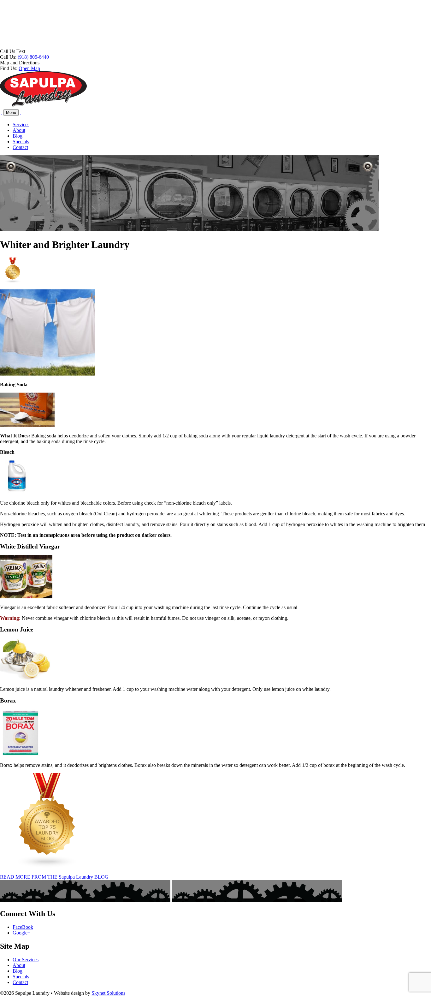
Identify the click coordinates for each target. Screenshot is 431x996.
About (19, 130)
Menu (11, 112)
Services (21, 124)
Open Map (29, 68)
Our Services (25, 959)
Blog (17, 136)
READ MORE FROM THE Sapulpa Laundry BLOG (54, 877)
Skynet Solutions (108, 993)
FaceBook (23, 927)
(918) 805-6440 (33, 57)
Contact (20, 147)
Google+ (21, 932)
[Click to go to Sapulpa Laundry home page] (43, 105)
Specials (21, 141)
